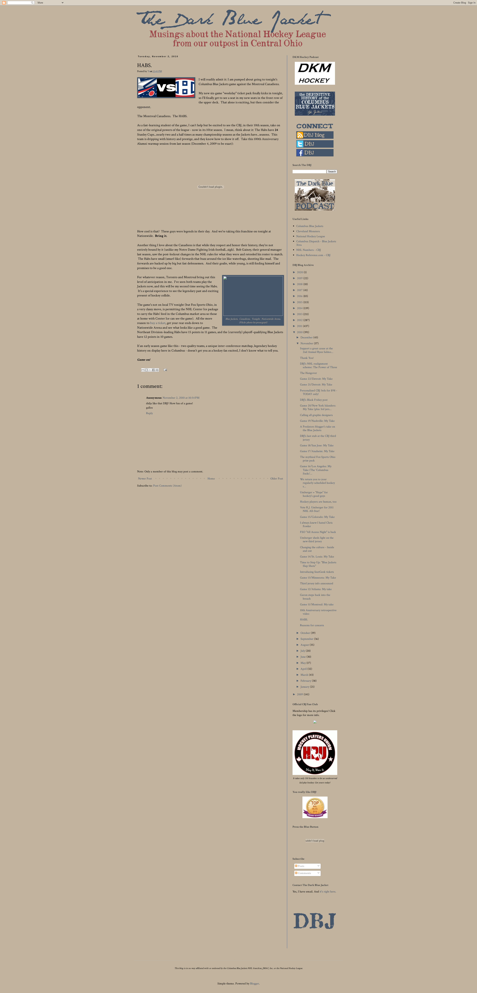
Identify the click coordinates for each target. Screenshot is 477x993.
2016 (300, 296)
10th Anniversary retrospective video (318, 612)
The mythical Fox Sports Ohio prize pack (317, 459)
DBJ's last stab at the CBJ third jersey (318, 437)
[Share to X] (150, 370)
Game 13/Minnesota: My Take (318, 578)
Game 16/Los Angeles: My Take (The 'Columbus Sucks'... (315, 469)
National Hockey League (310, 236)
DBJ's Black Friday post (314, 400)
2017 (300, 290)
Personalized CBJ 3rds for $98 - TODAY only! (318, 392)
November (307, 343)
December (307, 337)
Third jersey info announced (316, 583)
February (306, 681)
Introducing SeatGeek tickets (317, 572)
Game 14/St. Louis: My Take (317, 557)
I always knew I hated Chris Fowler (316, 524)
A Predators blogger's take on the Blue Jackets (317, 428)
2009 (300, 694)
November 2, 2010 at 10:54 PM (181, 398)
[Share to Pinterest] (157, 370)
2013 (300, 314)
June (304, 657)
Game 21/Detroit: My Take (316, 385)
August (305, 645)
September (307, 639)
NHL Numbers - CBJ (308, 250)
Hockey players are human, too (318, 502)
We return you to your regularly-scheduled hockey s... (317, 482)
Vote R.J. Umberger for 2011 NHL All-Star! (317, 509)
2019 (300, 278)
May (304, 663)
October (306, 633)
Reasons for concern (312, 625)
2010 (300, 332)
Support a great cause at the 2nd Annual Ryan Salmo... (316, 350)
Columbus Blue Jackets (309, 226)
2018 (300, 284)
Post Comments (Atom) (167, 486)
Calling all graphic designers (316, 415)
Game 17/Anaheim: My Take (317, 451)
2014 (300, 308)
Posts (300, 866)
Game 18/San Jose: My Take (317, 445)
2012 (300, 320)
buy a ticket (157, 323)
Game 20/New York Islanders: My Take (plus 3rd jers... (318, 407)
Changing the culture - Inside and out (317, 549)
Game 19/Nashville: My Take (317, 421)
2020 (300, 272)
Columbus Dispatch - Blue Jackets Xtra (316, 243)
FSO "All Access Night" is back (318, 532)
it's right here (327, 892)
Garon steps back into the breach (315, 596)
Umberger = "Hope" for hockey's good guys (314, 494)
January (305, 687)
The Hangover (308, 373)
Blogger (254, 984)
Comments (304, 873)
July (303, 651)
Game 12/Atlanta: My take (316, 589)
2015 (300, 302)
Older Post (276, 479)
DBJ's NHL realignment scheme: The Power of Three (318, 365)
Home (211, 479)
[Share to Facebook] (153, 370)
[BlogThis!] (146, 370)
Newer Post (145, 479)
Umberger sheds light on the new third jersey (317, 539)
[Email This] (143, 370)
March (305, 675)
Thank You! (307, 358)
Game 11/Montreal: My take (317, 604)
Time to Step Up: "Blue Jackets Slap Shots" (318, 564)
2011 (300, 326)
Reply (149, 413)
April (304, 669)
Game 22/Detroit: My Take (316, 379)
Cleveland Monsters (308, 231)
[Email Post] (164, 369)
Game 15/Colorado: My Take (317, 517)
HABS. (304, 620)
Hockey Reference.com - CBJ (313, 255)
